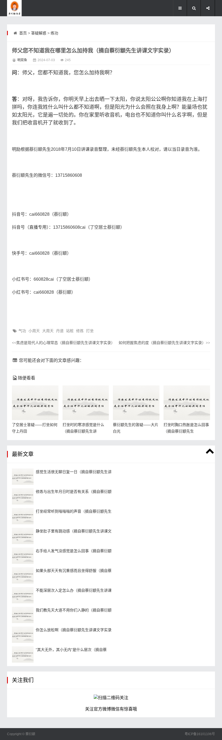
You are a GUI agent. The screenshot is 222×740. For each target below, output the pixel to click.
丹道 (60, 331)
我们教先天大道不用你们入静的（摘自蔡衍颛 (74, 610)
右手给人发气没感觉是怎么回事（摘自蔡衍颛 (74, 551)
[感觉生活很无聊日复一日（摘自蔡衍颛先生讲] (23, 477)
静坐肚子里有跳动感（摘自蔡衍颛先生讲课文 (74, 531)
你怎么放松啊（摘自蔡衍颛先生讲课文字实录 (74, 630)
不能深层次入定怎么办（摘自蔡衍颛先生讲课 (74, 590)
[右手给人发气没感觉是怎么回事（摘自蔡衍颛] (23, 556)
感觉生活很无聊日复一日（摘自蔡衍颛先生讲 (74, 472)
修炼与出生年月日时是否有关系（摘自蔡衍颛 (74, 491)
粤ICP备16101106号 (200, 734)
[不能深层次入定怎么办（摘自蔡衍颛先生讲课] (23, 595)
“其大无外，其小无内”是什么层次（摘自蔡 (71, 649)
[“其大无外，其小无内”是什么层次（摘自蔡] (23, 654)
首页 (23, 33)
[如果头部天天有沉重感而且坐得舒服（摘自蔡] (23, 575)
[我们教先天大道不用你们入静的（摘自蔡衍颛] (23, 615)
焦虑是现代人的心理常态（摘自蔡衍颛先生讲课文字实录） (63, 342)
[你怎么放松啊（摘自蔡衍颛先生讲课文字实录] (23, 635)
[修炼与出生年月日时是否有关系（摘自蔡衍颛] (23, 496)
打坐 (90, 331)
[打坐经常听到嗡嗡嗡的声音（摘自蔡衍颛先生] (23, 516)
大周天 (48, 331)
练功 (54, 33)
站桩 (70, 331)
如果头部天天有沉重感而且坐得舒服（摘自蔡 (74, 570)
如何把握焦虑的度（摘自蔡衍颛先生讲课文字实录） (164, 342)
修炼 (80, 331)
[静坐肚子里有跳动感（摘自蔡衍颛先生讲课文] (23, 536)
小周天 (34, 331)
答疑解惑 (38, 33)
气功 (22, 331)
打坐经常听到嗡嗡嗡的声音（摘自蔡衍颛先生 (74, 511)
